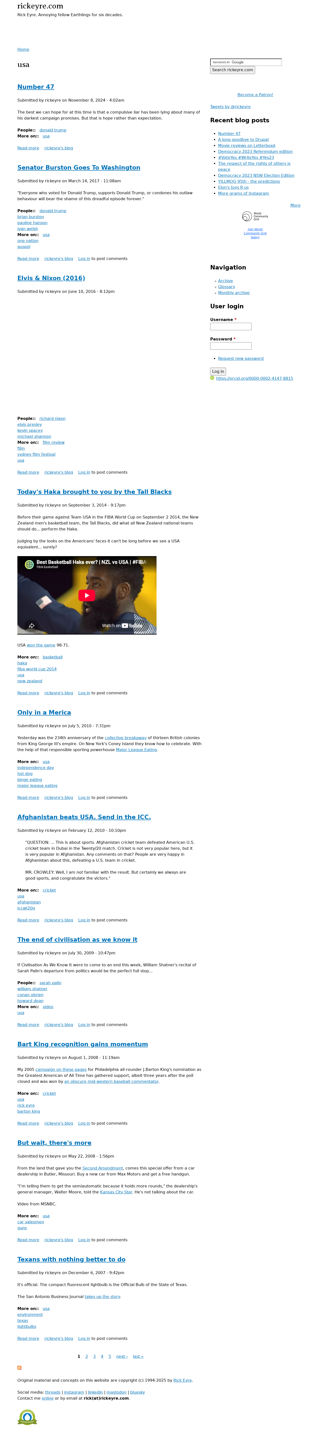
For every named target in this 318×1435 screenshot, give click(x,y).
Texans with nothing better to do (71, 1259)
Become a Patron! (255, 94)
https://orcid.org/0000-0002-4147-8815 (254, 378)
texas (22, 1320)
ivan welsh (27, 228)
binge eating (29, 779)
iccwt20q (26, 908)
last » (138, 1356)
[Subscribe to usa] (19, 1368)
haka (22, 663)
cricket (49, 890)
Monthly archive (234, 292)
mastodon (116, 1392)
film (21, 448)
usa (46, 136)
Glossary (226, 286)
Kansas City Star (116, 1192)
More (295, 205)
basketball (53, 657)
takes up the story (102, 1296)
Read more (28, 148)
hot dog (25, 773)
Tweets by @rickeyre (230, 106)
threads (52, 1392)
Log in (84, 258)
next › (122, 1356)
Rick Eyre (182, 1380)
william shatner (32, 988)
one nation (28, 240)
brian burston (30, 216)
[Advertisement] (75, 25)
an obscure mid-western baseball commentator (111, 1081)
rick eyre (26, 1105)
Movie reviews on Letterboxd (246, 145)
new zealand (29, 681)
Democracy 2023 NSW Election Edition (256, 175)
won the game (41, 645)
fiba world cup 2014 (37, 669)
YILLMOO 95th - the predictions (249, 181)
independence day (35, 767)
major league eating (37, 785)
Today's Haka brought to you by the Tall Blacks (94, 491)
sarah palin (50, 982)
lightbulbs (26, 1326)
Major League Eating (136, 749)
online (48, 1398)
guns (22, 1228)
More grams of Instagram (243, 193)
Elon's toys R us (233, 187)
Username (223, 319)
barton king (28, 1111)
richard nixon (53, 418)
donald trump (53, 130)
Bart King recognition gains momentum (82, 1044)
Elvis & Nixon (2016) (51, 278)
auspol (23, 246)
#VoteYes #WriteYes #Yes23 (246, 157)
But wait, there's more (54, 1142)
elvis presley (29, 424)
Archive (225, 280)
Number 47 (35, 86)
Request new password (241, 358)
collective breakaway (126, 737)
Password (223, 339)
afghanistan (29, 902)
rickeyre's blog (58, 148)
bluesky (137, 1392)
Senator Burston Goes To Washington (78, 167)
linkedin (95, 1392)
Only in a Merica (44, 712)
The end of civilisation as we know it (77, 939)
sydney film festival (36, 454)
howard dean (30, 1000)
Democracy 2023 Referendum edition (255, 151)
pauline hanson (32, 222)
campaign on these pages (61, 1069)
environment (30, 1314)
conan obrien (30, 994)
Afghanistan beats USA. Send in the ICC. (84, 817)
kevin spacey (30, 430)
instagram (74, 1392)
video (48, 1006)
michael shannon (34, 436)
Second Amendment (102, 1168)
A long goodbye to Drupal (243, 139)
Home (23, 49)
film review (54, 442)
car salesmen (30, 1222)
